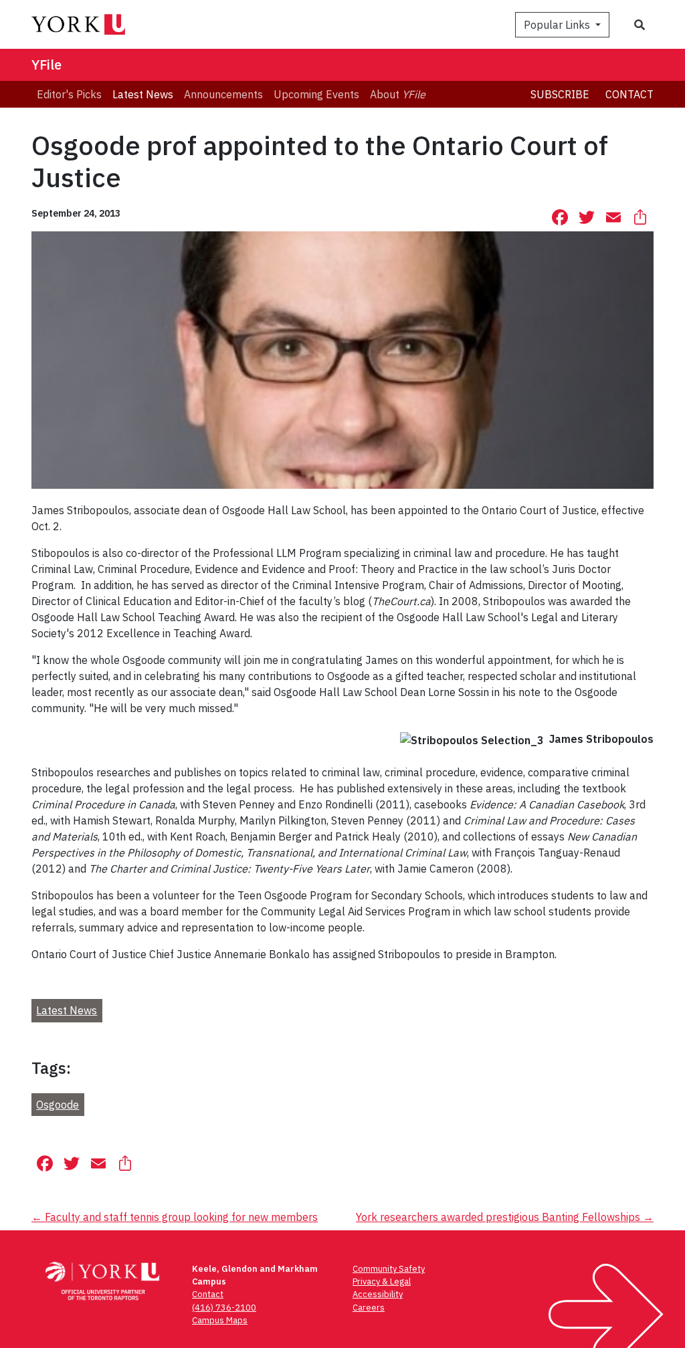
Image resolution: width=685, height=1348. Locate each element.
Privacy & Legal (382, 1281)
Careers (369, 1307)
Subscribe (559, 94)
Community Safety (389, 1268)
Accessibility (378, 1294)
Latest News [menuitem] (142, 94)
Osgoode (57, 1104)
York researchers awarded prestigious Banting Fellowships (505, 1217)
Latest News (66, 1010)
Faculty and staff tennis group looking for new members (174, 1217)
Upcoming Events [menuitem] (316, 94)
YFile (46, 64)
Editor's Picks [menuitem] (69, 94)
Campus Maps (220, 1320)
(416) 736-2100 (224, 1307)
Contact (629, 94)
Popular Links (558, 24)
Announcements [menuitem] (223, 94)
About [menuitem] (397, 94)
